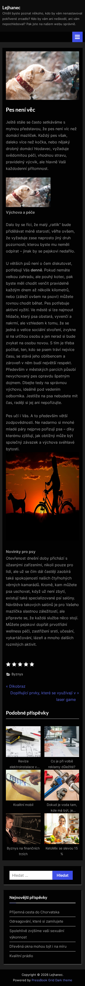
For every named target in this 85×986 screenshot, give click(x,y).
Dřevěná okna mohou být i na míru (38, 946)
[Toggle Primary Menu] (77, 37)
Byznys (17, 674)
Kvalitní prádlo (21, 956)
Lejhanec (11, 7)
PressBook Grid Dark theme (52, 980)
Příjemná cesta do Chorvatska (34, 912)
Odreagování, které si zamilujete (36, 921)
